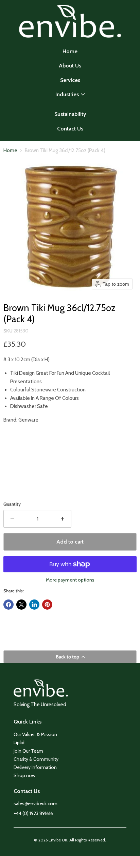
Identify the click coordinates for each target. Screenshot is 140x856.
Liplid (19, 742)
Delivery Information (35, 767)
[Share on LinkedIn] (34, 604)
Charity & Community (36, 759)
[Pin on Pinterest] (47, 604)
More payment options (70, 580)
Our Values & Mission (35, 734)
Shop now (24, 775)
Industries (67, 94)
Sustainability (70, 114)
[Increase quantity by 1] (62, 519)
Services (70, 80)
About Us (70, 65)
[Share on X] (21, 604)
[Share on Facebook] (8, 604)
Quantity (12, 504)
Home (70, 51)
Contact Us (70, 128)
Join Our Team (28, 751)
